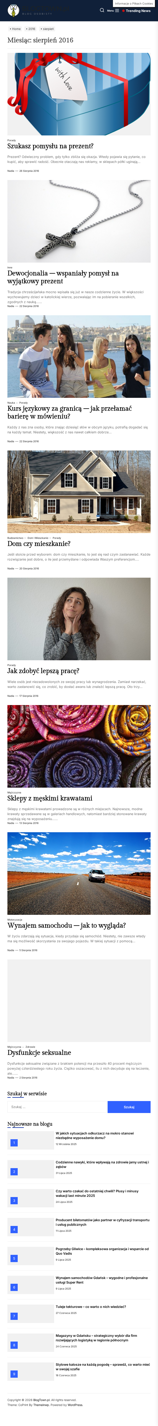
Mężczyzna (14, 792)
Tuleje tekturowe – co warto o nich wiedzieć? (91, 1307)
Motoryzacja (14, 919)
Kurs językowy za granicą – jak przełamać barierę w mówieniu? (69, 412)
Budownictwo (15, 537)
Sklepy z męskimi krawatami (49, 798)
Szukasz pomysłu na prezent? (50, 146)
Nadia (10, 170)
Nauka (11, 402)
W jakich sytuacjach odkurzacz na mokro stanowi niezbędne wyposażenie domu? (95, 1135)
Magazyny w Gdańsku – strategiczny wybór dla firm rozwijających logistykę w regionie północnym (96, 1338)
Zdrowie (30, 1046)
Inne (9, 267)
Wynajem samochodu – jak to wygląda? (66, 925)
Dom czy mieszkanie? (38, 544)
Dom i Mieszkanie (37, 537)
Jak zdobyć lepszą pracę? (43, 671)
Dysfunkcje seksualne (39, 1053)
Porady (11, 140)
